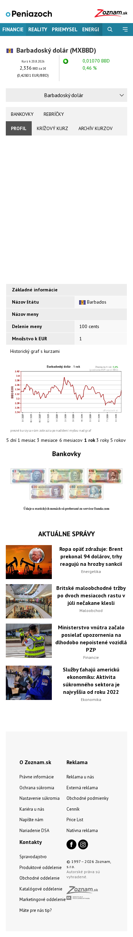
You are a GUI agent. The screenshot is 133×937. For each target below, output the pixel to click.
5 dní (11, 440)
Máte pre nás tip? (35, 910)
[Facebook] (71, 845)
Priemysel (64, 29)
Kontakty (30, 842)
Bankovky (22, 114)
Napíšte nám (31, 820)
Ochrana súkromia (36, 788)
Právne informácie (36, 777)
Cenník (72, 809)
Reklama (77, 762)
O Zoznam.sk (35, 762)
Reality (37, 29)
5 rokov (118, 440)
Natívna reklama (82, 830)
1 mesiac (26, 440)
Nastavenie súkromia (39, 798)
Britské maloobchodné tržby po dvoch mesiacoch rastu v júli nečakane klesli (91, 595)
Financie (13, 29)
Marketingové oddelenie (42, 899)
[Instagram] (83, 845)
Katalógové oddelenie (40, 889)
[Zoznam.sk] (84, 892)
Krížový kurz (52, 128)
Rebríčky (54, 114)
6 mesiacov (71, 440)
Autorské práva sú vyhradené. (83, 874)
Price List (74, 820)
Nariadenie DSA (34, 830)
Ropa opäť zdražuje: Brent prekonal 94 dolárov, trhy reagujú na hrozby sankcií (91, 556)
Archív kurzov (95, 128)
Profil (19, 128)
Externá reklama (82, 788)
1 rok (89, 440)
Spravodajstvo (33, 857)
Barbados (96, 302)
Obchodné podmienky (87, 798)
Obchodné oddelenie (39, 878)
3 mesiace (47, 440)
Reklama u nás (80, 777)
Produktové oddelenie (40, 867)
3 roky (102, 440)
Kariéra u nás (31, 809)
